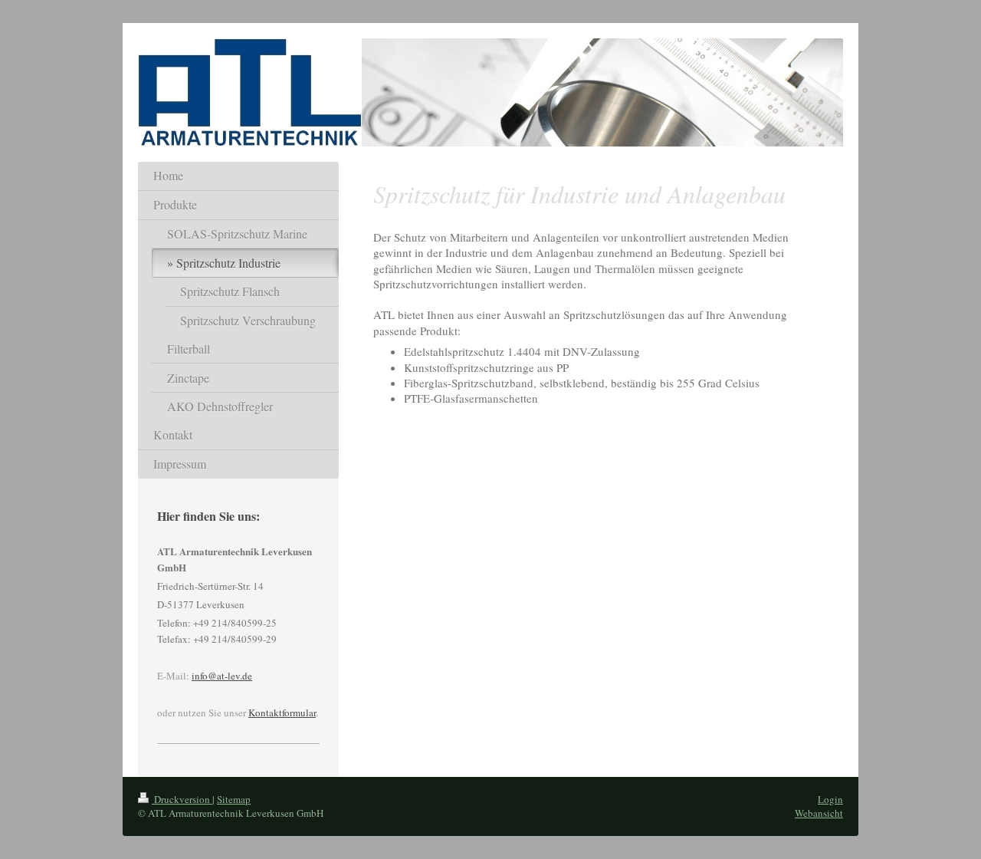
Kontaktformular (282, 712)
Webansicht (819, 813)
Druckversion (182, 799)
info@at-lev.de (222, 676)
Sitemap (234, 799)
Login (830, 799)
